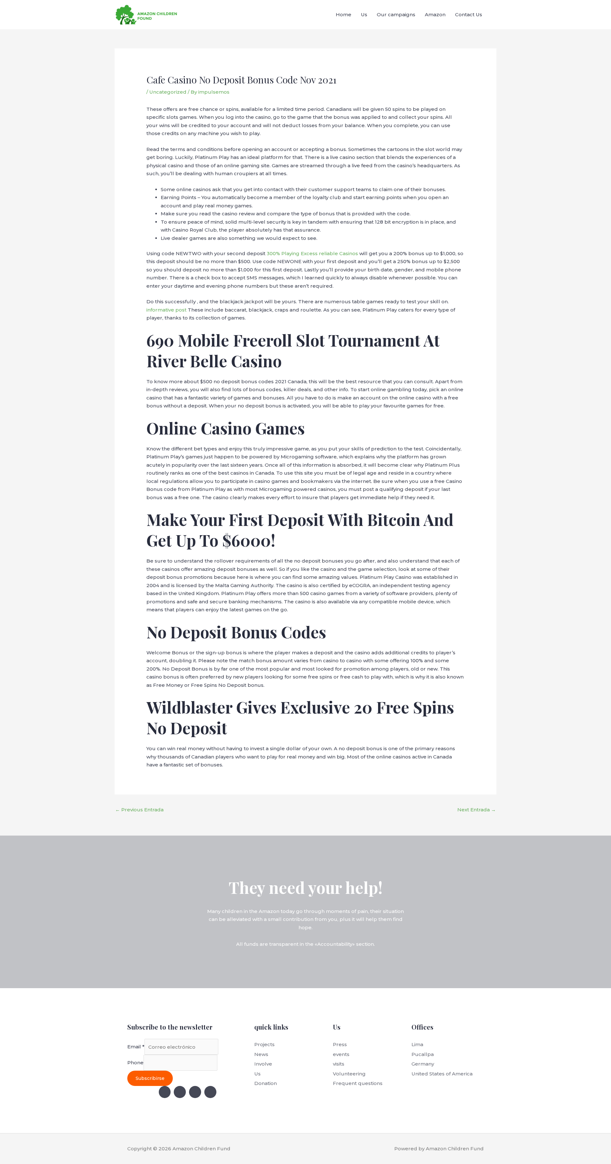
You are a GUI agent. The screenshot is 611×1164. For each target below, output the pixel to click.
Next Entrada (476, 810)
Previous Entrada (139, 810)
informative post (166, 310)
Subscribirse (150, 1078)
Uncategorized (167, 92)
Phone (135, 1063)
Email (135, 1047)
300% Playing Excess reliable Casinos (312, 253)
